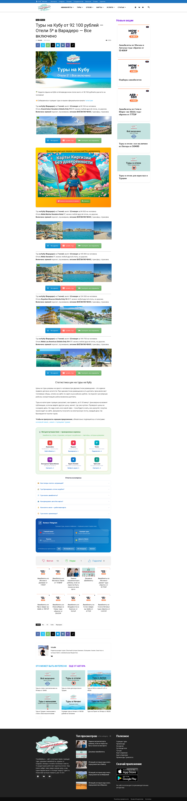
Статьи (121, 7)
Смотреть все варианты (90, 140)
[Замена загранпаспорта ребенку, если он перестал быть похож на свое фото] (73, 572)
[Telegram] (135, 7)
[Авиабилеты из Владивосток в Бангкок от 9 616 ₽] (73, 598)
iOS (59, 548)
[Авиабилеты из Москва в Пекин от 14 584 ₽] (58, 572)
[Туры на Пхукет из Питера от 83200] (99, 701)
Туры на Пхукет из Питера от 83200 (98, 711)
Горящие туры (121, 741)
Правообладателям (137, 799)
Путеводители (121, 748)
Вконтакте (54, 1)
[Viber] (68, 45)
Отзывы (95, 1)
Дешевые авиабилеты (97, 752)
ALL (43, 624)
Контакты (148, 799)
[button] (148, 7)
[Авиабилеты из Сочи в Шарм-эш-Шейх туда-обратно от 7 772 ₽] (133, 97)
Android (92, 548)
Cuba (52, 624)
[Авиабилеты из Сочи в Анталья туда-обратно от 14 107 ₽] (103, 598)
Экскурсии (120, 746)
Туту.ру (119, 750)
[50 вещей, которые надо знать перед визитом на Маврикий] (81, 775)
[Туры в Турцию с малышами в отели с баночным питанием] (47, 701)
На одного (54, 140)
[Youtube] (142, 7)
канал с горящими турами (60, 422)
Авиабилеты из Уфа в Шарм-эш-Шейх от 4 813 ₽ (43, 607)
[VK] (63, 45)
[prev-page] (37, 718)
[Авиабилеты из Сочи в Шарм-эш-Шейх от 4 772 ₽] (88, 598)
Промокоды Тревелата (124, 757)
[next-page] (40, 718)
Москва (42, 20)
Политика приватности (121, 799)
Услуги (110, 7)
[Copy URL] (73, 45)
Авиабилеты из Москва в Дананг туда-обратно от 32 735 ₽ (103, 582)
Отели (89, 7)
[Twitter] (43, 45)
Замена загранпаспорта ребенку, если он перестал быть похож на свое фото (98, 743)
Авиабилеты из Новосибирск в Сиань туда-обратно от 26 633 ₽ (58, 609)
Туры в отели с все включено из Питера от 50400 (133, 145)
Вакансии (88, 1)
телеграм (89, 101)
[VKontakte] (139, 7)
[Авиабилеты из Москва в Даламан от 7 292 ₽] (43, 572)
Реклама (69, 1)
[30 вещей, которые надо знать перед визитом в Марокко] (81, 785)
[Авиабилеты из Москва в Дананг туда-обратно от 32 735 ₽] (103, 572)
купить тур (70, 140)
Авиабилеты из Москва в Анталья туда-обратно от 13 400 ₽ (131, 48)
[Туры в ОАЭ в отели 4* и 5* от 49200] (99, 678)
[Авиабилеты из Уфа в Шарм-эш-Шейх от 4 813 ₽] (43, 598)
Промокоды (120, 744)
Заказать (86, 201)
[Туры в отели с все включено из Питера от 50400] (47, 678)
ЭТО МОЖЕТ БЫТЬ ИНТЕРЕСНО (51, 666)
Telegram (61, 1)
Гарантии (102, 1)
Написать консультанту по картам (69, 201)
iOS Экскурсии (81, 548)
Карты (99, 7)
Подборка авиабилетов (130, 79)
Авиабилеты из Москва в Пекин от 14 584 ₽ (58, 580)
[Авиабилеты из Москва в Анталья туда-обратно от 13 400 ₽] (133, 33)
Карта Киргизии (122, 755)
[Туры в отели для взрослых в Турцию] (73, 678)
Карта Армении (121, 753)
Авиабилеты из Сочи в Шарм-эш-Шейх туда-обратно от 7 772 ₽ (130, 112)
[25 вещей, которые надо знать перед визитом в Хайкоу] (81, 764)
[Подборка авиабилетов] (133, 67)
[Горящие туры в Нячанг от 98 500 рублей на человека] (73, 701)
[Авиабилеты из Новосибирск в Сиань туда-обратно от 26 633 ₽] (58, 598)
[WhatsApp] (48, 45)
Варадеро (59, 624)
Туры (79, 7)
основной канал (42, 422)
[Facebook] (38, 45)
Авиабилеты (66, 7)
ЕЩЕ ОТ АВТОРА (77, 666)
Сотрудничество (78, 1)
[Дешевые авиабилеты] (88, 572)
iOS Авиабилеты (69, 548)
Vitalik (40, 40)
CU (47, 624)
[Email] (53, 45)
